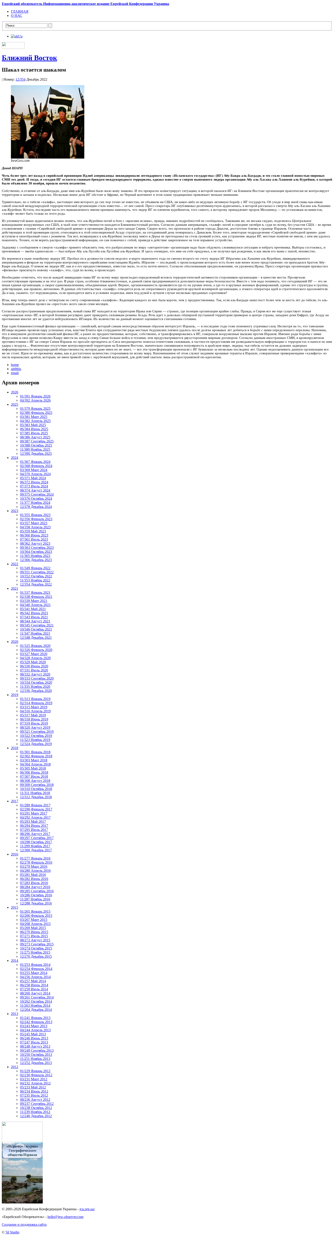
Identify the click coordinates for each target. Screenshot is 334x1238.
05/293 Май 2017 (33, 821)
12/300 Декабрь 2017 (36, 850)
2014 (14, 960)
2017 (14, 801)
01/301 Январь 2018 (35, 752)
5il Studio (12, 1232)
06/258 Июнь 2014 (34, 985)
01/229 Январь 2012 (35, 1071)
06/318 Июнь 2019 (34, 719)
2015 (14, 907)
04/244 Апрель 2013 (35, 1030)
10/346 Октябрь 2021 (36, 629)
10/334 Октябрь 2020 (36, 682)
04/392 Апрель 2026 (35, 400)
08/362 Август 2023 (35, 543)
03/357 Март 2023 (33, 523)
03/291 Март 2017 (33, 813)
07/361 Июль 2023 (34, 539)
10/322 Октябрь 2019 (36, 736)
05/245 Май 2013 (33, 1034)
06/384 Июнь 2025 (34, 429)
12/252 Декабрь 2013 (36, 1063)
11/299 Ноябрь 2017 (35, 846)
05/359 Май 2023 (33, 531)
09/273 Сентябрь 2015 (37, 944)
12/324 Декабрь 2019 (36, 744)
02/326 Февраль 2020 (36, 650)
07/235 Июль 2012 (34, 1095)
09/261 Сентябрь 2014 (37, 997)
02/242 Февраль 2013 (36, 1022)
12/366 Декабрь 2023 (36, 560)
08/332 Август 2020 (35, 674)
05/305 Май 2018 (33, 768)
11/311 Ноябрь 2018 (35, 793)
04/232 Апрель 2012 (35, 1083)
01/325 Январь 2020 (35, 646)
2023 (14, 511)
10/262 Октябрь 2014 (36, 1001)
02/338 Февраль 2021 (36, 597)
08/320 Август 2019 (35, 727)
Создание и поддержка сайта (24, 1224)
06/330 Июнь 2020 (34, 666)
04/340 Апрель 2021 (35, 605)
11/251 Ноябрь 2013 (35, 1059)
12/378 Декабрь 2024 (36, 507)
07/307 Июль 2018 (34, 776)
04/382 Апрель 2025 (35, 421)
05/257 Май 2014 (33, 981)
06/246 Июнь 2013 (34, 1038)
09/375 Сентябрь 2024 (37, 494)
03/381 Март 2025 (33, 417)
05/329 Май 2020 (33, 662)
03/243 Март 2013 (33, 1026)
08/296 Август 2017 (35, 834)
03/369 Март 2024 (33, 470)
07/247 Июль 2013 (34, 1042)
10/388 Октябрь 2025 (36, 445)
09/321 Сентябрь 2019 (37, 731)
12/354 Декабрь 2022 (36, 584)
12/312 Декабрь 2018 (36, 797)
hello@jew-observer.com (65, 1217)
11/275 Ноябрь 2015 (35, 952)
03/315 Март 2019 (33, 707)
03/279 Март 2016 (33, 866)
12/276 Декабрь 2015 (36, 956)
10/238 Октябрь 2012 (36, 1108)
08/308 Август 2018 (35, 781)
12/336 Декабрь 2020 (36, 691)
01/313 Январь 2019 (35, 699)
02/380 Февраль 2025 (36, 413)
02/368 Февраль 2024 (36, 466)
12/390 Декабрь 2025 (36, 453)
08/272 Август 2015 (35, 940)
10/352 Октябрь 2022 (36, 576)
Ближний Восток (29, 58)
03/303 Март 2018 (33, 760)
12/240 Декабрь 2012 (36, 1116)
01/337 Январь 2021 (35, 592)
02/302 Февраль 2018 (36, 756)
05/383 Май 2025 (33, 425)
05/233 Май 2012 (33, 1087)
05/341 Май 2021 (33, 609)
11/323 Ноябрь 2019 (35, 740)
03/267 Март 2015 (33, 920)
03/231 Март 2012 (33, 1079)
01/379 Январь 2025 (35, 408)
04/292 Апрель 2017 (35, 817)
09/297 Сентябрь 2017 (37, 838)
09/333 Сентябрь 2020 (37, 678)
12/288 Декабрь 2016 (36, 903)
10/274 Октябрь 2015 (36, 948)
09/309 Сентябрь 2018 (37, 785)
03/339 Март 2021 (33, 601)
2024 (14, 458)
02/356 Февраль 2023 (36, 519)
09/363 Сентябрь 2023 (37, 547)
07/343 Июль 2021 (34, 617)
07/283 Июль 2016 (34, 883)
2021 (14, 588)
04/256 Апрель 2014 (35, 977)
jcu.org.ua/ (87, 1209)
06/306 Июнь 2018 (34, 772)
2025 (14, 404)
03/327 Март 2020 (33, 654)
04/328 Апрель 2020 (35, 658)
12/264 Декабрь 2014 (36, 1010)
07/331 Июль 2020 (34, 670)
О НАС (16, 15)
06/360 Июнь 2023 (34, 535)
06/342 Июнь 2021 (34, 613)
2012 (14, 1067)
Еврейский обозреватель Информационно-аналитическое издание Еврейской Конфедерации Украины (85, 4)
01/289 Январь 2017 (35, 805)
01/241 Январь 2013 (35, 1018)
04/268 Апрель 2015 (35, 924)
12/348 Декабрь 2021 (36, 637)
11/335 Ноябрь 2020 (35, 687)
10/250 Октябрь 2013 (36, 1055)
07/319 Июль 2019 (34, 723)
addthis (16, 369)
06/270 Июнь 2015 (34, 932)
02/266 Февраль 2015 (36, 915)
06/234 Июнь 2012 (34, 1091)
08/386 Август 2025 (35, 437)
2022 (14, 564)
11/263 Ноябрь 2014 (35, 1005)
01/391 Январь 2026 (35, 396)
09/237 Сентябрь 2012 (37, 1104)
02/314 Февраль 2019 (36, 703)
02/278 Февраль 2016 (36, 862)
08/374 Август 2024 (35, 490)
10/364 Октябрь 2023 (36, 552)
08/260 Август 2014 (35, 993)
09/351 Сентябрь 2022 (37, 572)
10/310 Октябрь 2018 (36, 789)
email (15, 373)
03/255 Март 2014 (33, 973)
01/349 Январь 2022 (35, 568)
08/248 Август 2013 (35, 1046)
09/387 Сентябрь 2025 (37, 441)
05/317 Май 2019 (33, 715)
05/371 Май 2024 (33, 478)
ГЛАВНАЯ (19, 11)
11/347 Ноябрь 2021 (35, 633)
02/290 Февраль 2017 (36, 809)
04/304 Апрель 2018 (35, 764)
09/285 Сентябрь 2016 (37, 891)
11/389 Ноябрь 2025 (35, 449)
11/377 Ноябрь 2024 (35, 503)
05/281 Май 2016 (33, 875)
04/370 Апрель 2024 (35, 474)
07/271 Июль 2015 (34, 936)
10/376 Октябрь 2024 (36, 498)
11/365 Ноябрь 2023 (35, 556)
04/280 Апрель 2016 (35, 871)
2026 (14, 392)
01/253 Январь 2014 (35, 965)
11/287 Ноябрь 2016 (35, 899)
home (15, 365)
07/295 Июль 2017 (34, 830)
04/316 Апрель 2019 (35, 711)
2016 (14, 854)
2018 (14, 748)
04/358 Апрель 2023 (35, 527)
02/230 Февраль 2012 (36, 1075)
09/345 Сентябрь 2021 (37, 625)
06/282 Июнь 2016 (34, 879)
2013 (14, 1014)
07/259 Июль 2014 (34, 989)
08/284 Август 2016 (35, 887)
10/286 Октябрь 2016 (36, 895)
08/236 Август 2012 (35, 1099)
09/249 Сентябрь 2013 (37, 1050)
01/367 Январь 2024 (35, 462)
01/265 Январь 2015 (35, 911)
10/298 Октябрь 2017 (36, 842)
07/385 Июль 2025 (34, 433)
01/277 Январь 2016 (35, 858)
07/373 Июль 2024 (34, 486)
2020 (14, 642)
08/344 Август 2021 (35, 621)
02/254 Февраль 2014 (36, 969)
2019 (14, 695)
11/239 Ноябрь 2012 (35, 1112)
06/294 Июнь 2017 (34, 826)
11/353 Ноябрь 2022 (35, 580)
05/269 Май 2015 (33, 928)
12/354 (20, 79)
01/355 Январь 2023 (35, 515)
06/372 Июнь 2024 (34, 482)
